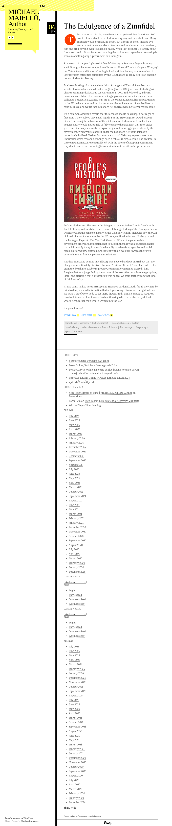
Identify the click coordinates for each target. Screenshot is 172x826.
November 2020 (77, 531)
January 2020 (76, 567)
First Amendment (100, 323)
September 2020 (77, 540)
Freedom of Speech (120, 323)
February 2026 (77, 438)
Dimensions (75, 396)
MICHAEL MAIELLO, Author (24, 17)
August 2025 (76, 464)
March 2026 (75, 433)
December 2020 (77, 527)
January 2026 (76, 442)
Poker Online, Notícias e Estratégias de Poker (93, 365)
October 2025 (76, 455)
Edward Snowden (90, 327)
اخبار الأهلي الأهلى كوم (81, 382)
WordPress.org (76, 603)
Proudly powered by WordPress (19, 818)
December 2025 (77, 447)
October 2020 (76, 536)
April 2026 (74, 429)
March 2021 (75, 513)
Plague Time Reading (89, 405)
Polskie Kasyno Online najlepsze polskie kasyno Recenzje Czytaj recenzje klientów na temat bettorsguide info (104, 371)
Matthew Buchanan (29, 821)
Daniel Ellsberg (72, 327)
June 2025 (74, 473)
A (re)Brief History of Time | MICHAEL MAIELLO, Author (100, 392)
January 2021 (76, 522)
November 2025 (77, 451)
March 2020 (75, 558)
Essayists (84, 323)
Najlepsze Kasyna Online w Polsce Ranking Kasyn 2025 (99, 377)
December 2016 (77, 571)
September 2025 (77, 460)
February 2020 (77, 562)
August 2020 (76, 545)
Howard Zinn (108, 327)
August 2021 (75, 500)
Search (13, 37)
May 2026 (74, 424)
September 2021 (77, 496)
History (135, 323)
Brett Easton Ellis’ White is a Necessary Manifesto (112, 400)
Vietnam (78, 331)
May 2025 (74, 478)
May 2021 (74, 509)
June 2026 (74, 420)
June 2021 (74, 504)
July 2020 (74, 549)
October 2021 (76, 491)
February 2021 (76, 518)
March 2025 (75, 487)
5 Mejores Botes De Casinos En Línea (89, 360)
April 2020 (74, 553)
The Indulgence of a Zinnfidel (109, 26)
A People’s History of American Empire (121, 63)
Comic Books (71, 323)
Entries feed (75, 594)
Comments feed (77, 599)
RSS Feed (9, 37)
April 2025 (74, 482)
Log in (72, 590)
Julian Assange (125, 327)
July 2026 (74, 416)
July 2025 (74, 469)
